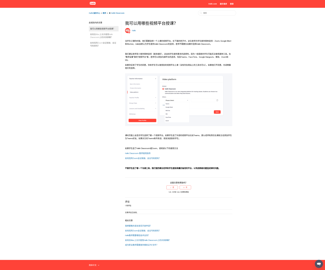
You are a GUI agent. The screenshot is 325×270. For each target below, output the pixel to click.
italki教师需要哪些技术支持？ (137, 235)
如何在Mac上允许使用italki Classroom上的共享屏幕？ (101, 35)
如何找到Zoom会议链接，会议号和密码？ (143, 158)
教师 (104, 13)
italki (134, 30)
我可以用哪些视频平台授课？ (102, 29)
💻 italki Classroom (116, 13)
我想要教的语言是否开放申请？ (138, 226)
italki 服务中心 (94, 13)
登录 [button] (232, 4)
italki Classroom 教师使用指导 (138, 153)
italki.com (212, 4)
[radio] (172, 187)
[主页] (92, 5)
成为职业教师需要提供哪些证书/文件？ (141, 245)
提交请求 (223, 4)
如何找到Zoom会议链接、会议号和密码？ (103, 44)
